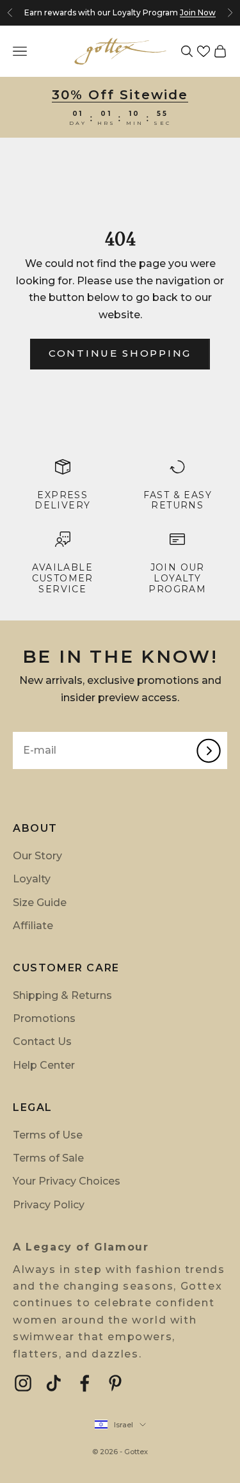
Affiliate (33, 926)
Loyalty (32, 879)
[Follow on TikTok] (54, 1383)
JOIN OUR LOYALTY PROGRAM (177, 578)
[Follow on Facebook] (84, 1383)
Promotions (44, 1018)
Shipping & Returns (62, 995)
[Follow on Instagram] (23, 1383)
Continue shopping (120, 353)
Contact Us (42, 1041)
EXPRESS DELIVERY (62, 500)
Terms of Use (48, 1135)
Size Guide (40, 902)
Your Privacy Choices (66, 1181)
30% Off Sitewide (120, 94)
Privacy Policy (48, 1205)
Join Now (198, 12)
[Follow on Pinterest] (115, 1383)
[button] (203, 51)
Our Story (37, 856)
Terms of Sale (48, 1158)
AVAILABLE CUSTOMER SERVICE (62, 578)
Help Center (44, 1065)
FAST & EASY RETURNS (177, 500)
